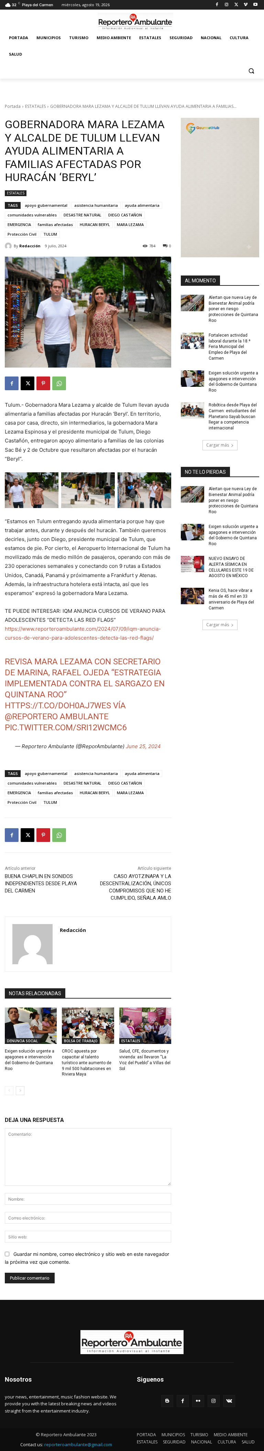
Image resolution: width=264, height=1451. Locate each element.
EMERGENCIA (19, 224)
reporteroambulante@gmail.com (78, 1444)
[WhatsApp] (59, 383)
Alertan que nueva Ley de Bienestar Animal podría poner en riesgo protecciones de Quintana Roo (233, 309)
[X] (236, 5)
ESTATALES (35, 106)
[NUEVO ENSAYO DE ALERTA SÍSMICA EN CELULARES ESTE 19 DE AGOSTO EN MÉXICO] (192, 564)
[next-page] (20, 1090)
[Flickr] (198, 1401)
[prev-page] (9, 1090)
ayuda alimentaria (142, 205)
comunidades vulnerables (32, 214)
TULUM (50, 234)
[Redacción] (9, 246)
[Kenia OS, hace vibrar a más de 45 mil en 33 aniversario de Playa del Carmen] (192, 596)
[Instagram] (227, 5)
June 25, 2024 (143, 746)
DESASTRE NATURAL (82, 214)
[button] (251, 71)
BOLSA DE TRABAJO (81, 1040)
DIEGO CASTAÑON (125, 214)
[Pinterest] (43, 383)
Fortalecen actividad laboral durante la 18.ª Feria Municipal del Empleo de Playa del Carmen (229, 347)
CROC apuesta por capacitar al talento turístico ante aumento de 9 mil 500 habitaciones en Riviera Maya (86, 1063)
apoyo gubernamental (46, 205)
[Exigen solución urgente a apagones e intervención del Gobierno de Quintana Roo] (31, 1026)
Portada (13, 106)
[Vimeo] (246, 5)
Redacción (30, 245)
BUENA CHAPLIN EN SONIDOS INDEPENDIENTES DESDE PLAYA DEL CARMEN (41, 883)
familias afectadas (55, 224)
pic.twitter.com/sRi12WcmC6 (65, 727)
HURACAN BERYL (95, 224)
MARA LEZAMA (130, 224)
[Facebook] (217, 5)
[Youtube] (255, 5)
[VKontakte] (229, 1401)
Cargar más (217, 445)
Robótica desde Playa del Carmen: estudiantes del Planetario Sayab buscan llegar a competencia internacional (233, 416)
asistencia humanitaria (96, 205)
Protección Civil (22, 234)
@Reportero (31, 716)
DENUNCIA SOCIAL (22, 1040)
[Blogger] (167, 1401)
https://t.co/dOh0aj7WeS (58, 705)
